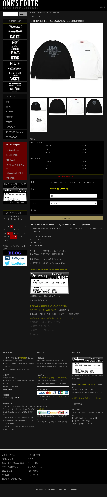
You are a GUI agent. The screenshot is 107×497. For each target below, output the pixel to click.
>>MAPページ (19, 398)
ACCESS (5, 475)
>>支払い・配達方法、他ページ (82, 424)
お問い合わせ (7, 459)
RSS (29, 471)
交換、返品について (10, 467)
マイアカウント (34, 455)
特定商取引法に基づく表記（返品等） (45, 322)
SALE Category (13, 144)
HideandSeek (43, 13)
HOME (32, 13)
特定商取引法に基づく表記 (13, 479)
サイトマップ (33, 475)
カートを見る (33, 463)
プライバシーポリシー (37, 467)
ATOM (35, 471)
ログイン (31, 459)
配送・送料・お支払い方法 (13, 463)
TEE (40, 16)
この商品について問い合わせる (42, 330)
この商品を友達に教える (40, 326)
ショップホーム (8, 455)
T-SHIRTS (55, 13)
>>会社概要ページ (9, 389)
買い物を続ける (36, 334)
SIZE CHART (7, 471)
